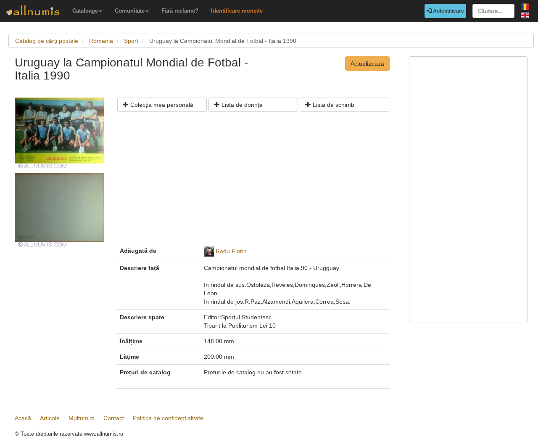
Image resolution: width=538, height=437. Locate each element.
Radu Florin (231, 250)
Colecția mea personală (161, 104)
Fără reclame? (179, 11)
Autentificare (448, 11)
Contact (113, 418)
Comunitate (130, 11)
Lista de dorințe (241, 104)
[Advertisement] (253, 180)
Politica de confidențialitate (168, 418)
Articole (50, 418)
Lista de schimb (332, 104)
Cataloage (85, 11)
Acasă (23, 418)
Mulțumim (82, 418)
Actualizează (367, 63)
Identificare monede (237, 11)
